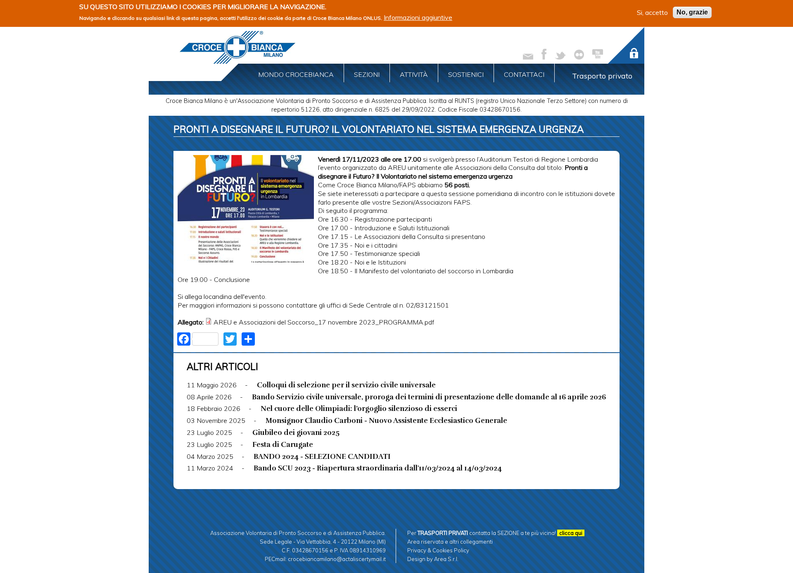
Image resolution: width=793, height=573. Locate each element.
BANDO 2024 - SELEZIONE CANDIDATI (322, 456)
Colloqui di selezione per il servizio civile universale (346, 384)
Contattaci (524, 74)
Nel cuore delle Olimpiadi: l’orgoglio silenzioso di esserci (359, 408)
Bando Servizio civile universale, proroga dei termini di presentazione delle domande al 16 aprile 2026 (429, 396)
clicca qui (570, 533)
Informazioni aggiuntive (418, 17)
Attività (414, 74)
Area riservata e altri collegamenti (450, 541)
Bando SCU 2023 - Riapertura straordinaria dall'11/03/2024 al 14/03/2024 (378, 468)
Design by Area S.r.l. (432, 559)
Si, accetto (652, 12)
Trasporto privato (602, 75)
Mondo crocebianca (296, 74)
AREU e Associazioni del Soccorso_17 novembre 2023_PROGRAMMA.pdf (324, 322)
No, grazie (692, 12)
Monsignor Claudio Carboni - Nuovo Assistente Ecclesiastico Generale (386, 420)
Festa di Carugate (282, 444)
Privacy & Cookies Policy (438, 550)
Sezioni (367, 74)
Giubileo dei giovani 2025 (296, 432)
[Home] (237, 47)
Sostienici (466, 74)
